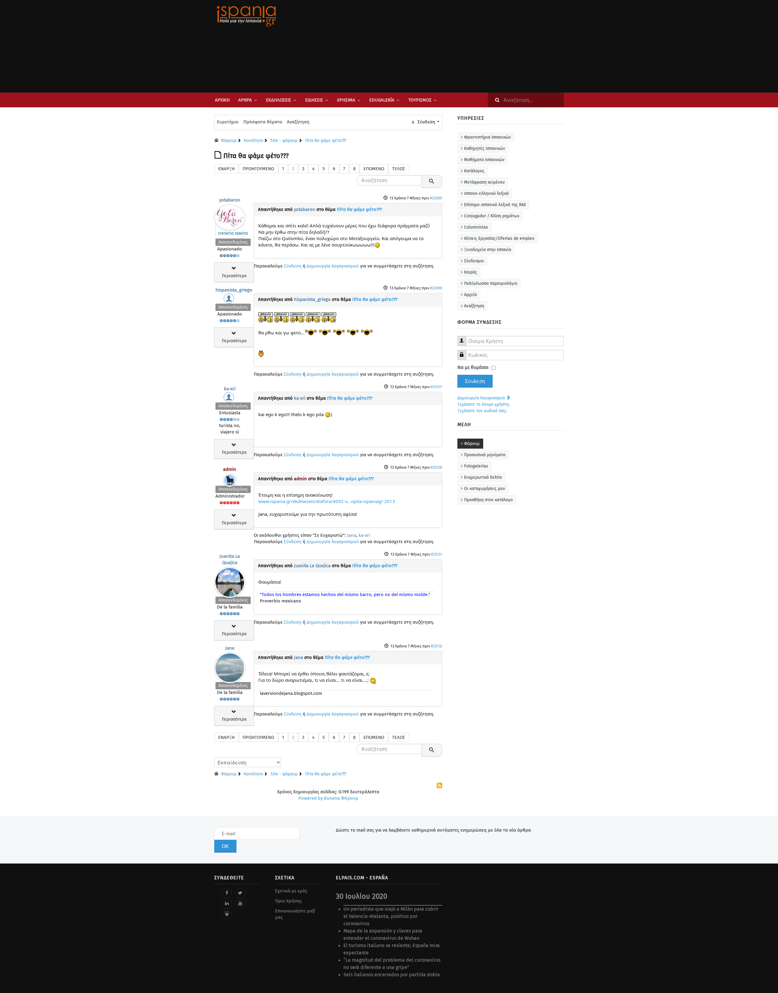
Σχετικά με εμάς (291, 891)
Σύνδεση (292, 266)
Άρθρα (245, 100)
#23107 (436, 386)
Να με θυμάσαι (473, 367)
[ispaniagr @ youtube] (240, 903)
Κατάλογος (474, 171)
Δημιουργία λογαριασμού (333, 266)
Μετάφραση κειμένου (484, 182)
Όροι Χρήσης (288, 901)
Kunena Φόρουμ (341, 798)
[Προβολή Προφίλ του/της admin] (229, 478)
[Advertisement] (450, 46)
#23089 (436, 198)
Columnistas (476, 227)
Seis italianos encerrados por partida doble (391, 974)
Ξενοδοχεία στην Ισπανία (487, 249)
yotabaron (229, 200)
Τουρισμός (420, 100)
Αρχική (222, 100)
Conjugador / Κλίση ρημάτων (491, 216)
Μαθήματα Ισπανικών (484, 159)
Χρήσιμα (346, 100)
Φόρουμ (472, 443)
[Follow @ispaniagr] (240, 893)
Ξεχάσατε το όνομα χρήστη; (483, 404)
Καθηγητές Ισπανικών (484, 148)
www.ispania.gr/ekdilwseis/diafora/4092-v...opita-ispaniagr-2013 (326, 501)
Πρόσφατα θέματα (262, 122)
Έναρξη (226, 168)
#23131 (436, 554)
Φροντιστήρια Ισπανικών (487, 137)
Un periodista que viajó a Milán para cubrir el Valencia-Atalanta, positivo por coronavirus (391, 916)
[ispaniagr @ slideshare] (227, 914)
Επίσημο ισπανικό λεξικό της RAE (495, 204)
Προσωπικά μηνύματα (484, 454)
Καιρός (470, 272)
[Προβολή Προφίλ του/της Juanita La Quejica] (229, 581)
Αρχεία (470, 294)
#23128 (436, 467)
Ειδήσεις (314, 100)
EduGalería (381, 100)
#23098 (436, 288)
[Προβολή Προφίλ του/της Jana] (229, 666)
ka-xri (230, 388)
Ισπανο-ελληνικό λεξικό (486, 193)
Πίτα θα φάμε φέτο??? (359, 209)
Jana (351, 535)
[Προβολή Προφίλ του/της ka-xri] (230, 399)
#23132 (436, 646)
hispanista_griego (233, 290)
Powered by (310, 798)
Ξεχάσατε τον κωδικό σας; (482, 410)
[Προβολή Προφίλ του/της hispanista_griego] (230, 300)
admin (229, 469)
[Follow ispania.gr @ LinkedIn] (227, 903)
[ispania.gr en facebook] (227, 893)
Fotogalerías (476, 466)
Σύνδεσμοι (474, 261)
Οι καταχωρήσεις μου (484, 488)
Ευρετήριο (228, 122)
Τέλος (398, 168)
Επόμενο (373, 168)
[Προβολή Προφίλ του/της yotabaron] (229, 216)
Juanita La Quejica (312, 565)
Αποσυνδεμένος (233, 242)
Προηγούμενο (258, 168)
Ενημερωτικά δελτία (483, 477)
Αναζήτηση (298, 122)
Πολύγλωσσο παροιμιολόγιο (490, 283)
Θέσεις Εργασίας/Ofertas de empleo (499, 238)
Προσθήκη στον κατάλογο (488, 499)
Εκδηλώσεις (278, 100)
